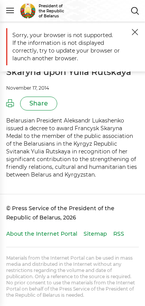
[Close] (135, 32)
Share (38, 103)
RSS (118, 233)
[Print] (10, 103)
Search (135, 11)
